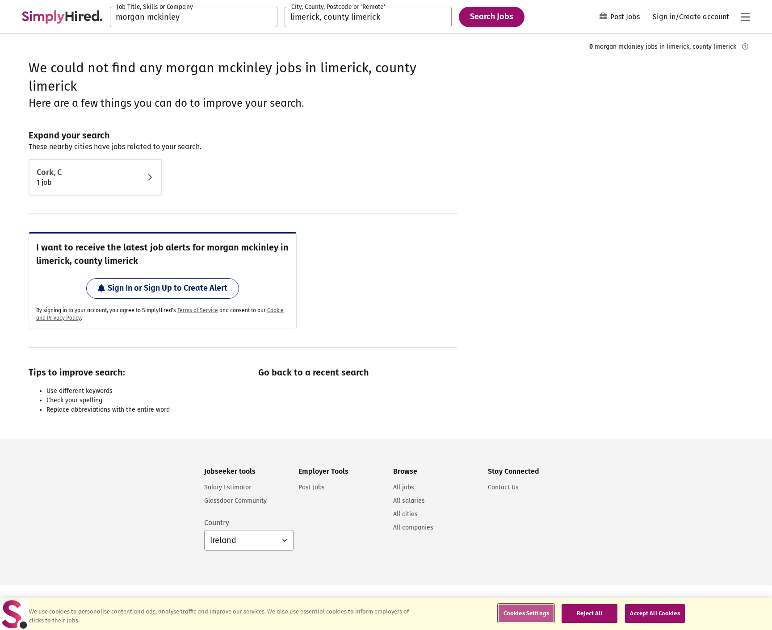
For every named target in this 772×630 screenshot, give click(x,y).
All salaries (409, 501)
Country (216, 522)
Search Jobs (491, 16)
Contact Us (503, 487)
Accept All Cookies (655, 613)
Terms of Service (197, 310)
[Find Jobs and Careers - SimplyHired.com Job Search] (62, 17)
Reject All (589, 613)
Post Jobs (625, 17)
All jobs (403, 487)
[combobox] (193, 17)
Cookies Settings (526, 613)
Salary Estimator (227, 487)
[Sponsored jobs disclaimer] (745, 46)
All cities (405, 514)
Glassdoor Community (235, 501)
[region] (386, 614)
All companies (413, 527)
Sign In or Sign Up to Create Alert (167, 288)
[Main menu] (745, 17)
